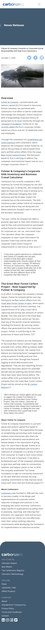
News (4, 584)
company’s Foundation (11, 124)
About (4, 601)
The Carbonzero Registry (13, 570)
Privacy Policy (8, 608)
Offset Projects (8, 591)
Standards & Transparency (14, 605)
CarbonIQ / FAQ (9, 588)
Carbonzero (6, 493)
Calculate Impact (9, 563)
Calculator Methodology (12, 574)
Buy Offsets (7, 567)
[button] (39, 4)
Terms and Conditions (12, 612)
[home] (18, 4)
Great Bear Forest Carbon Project (16, 303)
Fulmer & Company (9, 102)
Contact (5, 616)
